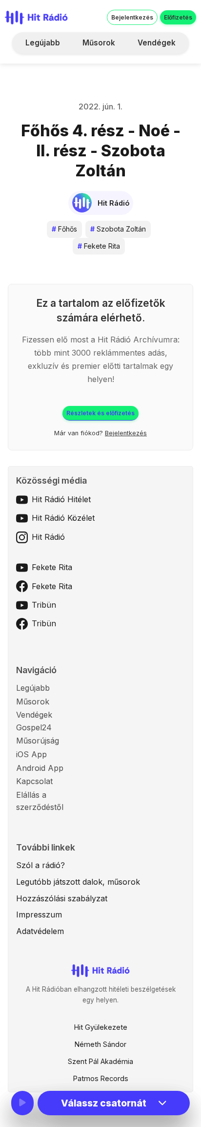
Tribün (44, 605)
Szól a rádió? (40, 865)
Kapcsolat (34, 781)
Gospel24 (34, 727)
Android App (39, 768)
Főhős (64, 229)
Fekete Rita (99, 246)
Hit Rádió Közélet (63, 518)
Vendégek (157, 42)
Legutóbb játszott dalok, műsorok (78, 882)
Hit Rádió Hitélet (61, 499)
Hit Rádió (48, 537)
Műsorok (98, 42)
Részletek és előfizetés (100, 413)
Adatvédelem (40, 931)
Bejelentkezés (132, 17)
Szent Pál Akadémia (100, 1061)
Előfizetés (178, 17)
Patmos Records (100, 1078)
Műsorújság (37, 740)
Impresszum (39, 914)
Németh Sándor (100, 1044)
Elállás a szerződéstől (39, 801)
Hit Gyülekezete (100, 1027)
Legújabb (42, 42)
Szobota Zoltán (118, 229)
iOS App (31, 754)
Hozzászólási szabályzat (61, 898)
